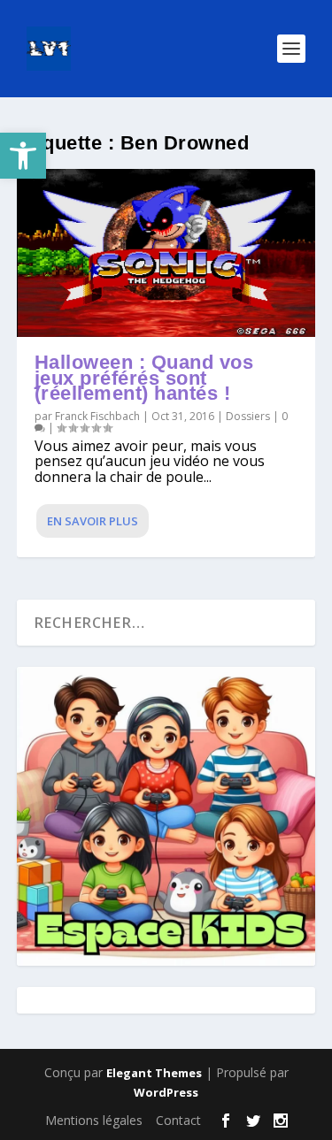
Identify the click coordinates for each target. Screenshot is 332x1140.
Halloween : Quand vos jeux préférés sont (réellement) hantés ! (144, 378)
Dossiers (248, 416)
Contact (178, 1120)
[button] (23, 156)
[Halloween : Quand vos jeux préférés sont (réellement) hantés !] (166, 253)
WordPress (166, 1092)
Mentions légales (94, 1120)
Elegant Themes (154, 1073)
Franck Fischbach (97, 416)
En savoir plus (92, 521)
